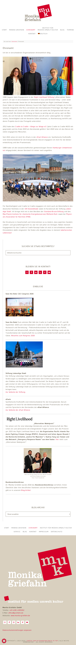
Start (6, 528)
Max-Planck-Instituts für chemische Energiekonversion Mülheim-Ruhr (30, 214)
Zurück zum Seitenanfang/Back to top (42, 641)
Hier (57, 439)
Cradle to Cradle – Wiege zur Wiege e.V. (31, 126)
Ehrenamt (33, 528)
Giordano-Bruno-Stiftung (54, 211)
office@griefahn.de (15, 613)
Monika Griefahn (38, 13)
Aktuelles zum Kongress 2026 (23, 336)
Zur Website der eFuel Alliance (18, 410)
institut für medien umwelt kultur (56, 528)
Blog (25, 532)
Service (17, 532)
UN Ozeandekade (31, 209)
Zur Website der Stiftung (15, 392)
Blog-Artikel (26, 490)
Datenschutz (56, 532)
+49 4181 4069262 (16, 610)
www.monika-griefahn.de (20, 616)
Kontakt (33, 532)
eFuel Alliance (42, 137)
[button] (4, 641)
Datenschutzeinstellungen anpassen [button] (17, 630)
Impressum (43, 532)
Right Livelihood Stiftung (44, 97)
